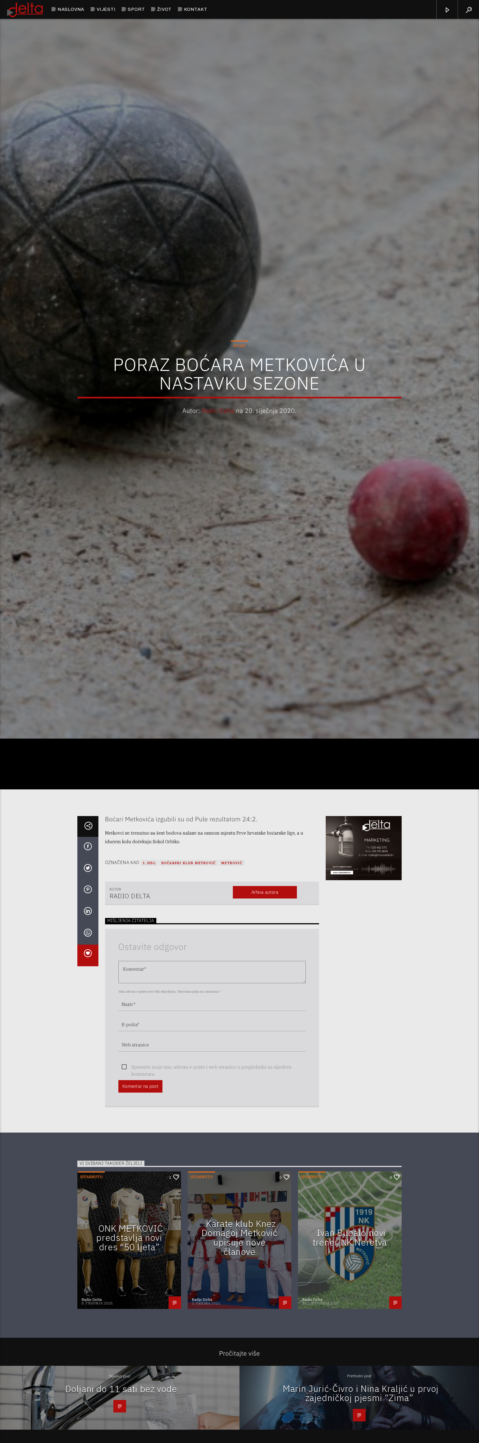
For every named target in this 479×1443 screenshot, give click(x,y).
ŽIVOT (164, 9)
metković (231, 916)
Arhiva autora (264, 945)
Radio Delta (218, 435)
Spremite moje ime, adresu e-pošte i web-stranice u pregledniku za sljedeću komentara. (211, 1121)
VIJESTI (106, 9)
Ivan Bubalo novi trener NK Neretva (350, 1291)
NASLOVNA (71, 9)
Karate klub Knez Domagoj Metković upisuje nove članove (239, 1291)
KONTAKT (195, 9)
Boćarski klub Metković (188, 916)
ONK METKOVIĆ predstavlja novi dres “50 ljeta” (129, 1291)
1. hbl (149, 916)
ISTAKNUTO (91, 1230)
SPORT (136, 9)
